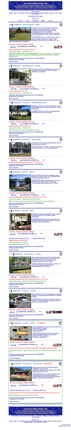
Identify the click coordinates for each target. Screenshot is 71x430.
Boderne (52, 12)
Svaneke (27, 12)
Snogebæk (36, 12)
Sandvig (11, 12)
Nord (60, 12)
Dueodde (41, 12)
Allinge (15, 12)
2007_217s (14, 123)
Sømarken (46, 12)
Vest (38, 14)
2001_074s (14, 160)
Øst (33, 14)
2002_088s (13, 234)
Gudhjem (22, 12)
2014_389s (14, 89)
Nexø (31, 421)
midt (35, 422)
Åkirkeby (31, 422)
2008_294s (12, 312)
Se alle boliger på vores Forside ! (35, 16)
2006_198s (13, 47)
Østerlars (26, 422)
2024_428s (13, 345)
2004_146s (13, 385)
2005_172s (14, 195)
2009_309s (14, 277)
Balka (31, 12)
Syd (35, 14)
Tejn (19, 12)
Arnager (56, 12)
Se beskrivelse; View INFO (27, 46)
